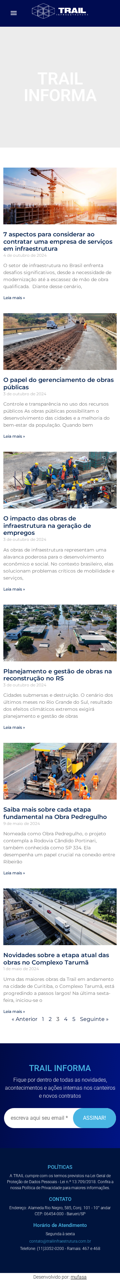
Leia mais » (14, 297)
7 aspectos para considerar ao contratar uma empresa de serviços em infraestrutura (57, 241)
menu (13, 13)
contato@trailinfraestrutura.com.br (60, 1241)
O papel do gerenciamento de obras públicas (58, 383)
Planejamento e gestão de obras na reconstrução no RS (57, 675)
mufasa (79, 1277)
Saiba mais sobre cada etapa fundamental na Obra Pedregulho (55, 813)
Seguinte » (94, 1019)
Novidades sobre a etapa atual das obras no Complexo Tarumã (56, 958)
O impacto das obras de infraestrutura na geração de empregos (47, 526)
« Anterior (24, 1019)
